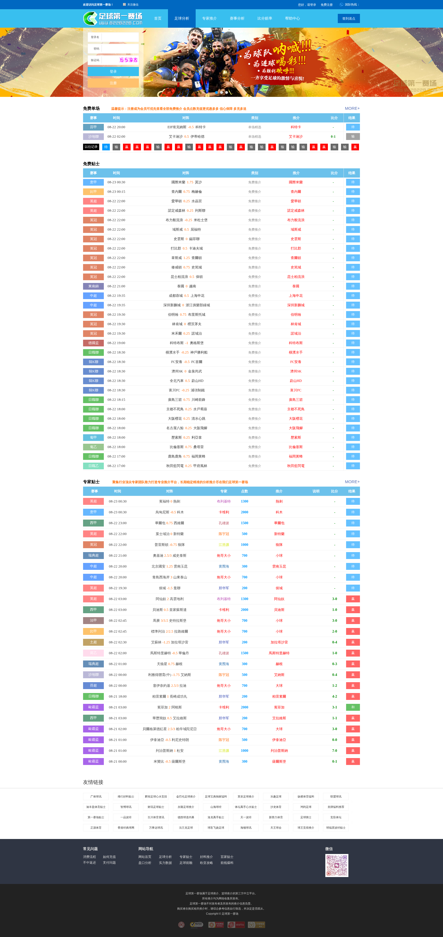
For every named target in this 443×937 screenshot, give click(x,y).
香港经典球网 (126, 827)
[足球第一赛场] (113, 18)
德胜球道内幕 (186, 817)
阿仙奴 (279, 599)
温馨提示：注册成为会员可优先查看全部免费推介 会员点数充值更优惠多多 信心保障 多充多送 (178, 108)
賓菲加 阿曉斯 (169, 707)
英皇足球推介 (246, 796)
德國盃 (93, 343)
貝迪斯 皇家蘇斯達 (170, 610)
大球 (279, 685)
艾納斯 (279, 675)
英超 (93, 201)
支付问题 (109, 862)
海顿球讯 (245, 827)
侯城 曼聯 (169, 588)
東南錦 (93, 286)
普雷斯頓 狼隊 (170, 545)
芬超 (93, 685)
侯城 (279, 588)
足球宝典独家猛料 (216, 796)
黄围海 (224, 566)
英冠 (93, 220)
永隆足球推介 (186, 807)
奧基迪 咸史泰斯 (169, 555)
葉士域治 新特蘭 (170, 534)
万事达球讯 (156, 827)
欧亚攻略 (206, 863)
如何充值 (109, 857)
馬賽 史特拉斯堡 (169, 620)
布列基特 (224, 501)
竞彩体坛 (335, 817)
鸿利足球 (305, 807)
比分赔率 (264, 18)
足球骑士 (305, 817)
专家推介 (209, 18)
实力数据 (165, 863)
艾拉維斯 (279, 718)
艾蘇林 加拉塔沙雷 (169, 642)
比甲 (93, 191)
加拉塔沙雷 (279, 642)
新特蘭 (279, 534)
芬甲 (93, 127)
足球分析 (181, 18)
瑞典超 (93, 555)
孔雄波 (224, 523)
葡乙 (93, 447)
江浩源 (224, 545)
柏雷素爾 (279, 696)
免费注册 (327, 4)
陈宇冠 (224, 534)
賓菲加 (279, 707)
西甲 (93, 523)
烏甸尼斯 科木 (170, 512)
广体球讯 (96, 796)
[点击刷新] (128, 60)
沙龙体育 (275, 807)
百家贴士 (227, 857)
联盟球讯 (335, 796)
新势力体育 (276, 817)
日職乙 (93, 466)
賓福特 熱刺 (169, 501)
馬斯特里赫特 (279, 653)
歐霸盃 (93, 707)
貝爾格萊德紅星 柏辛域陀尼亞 (170, 729)
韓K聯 (93, 362)
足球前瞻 (186, 863)
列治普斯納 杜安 (170, 751)
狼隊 (279, 545)
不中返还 (89, 862)
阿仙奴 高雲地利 (170, 599)
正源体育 (96, 827)
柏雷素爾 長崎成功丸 (169, 696)
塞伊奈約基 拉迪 (169, 685)
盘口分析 (144, 863)
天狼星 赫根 (170, 664)
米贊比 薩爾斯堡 (170, 761)
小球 (279, 555)
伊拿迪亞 (279, 740)
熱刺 (279, 501)
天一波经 (245, 817)
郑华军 (224, 588)
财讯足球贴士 (156, 807)
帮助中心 (292, 18)
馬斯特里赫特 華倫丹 (169, 653)
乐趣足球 (275, 796)
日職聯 (93, 352)
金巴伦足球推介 (186, 796)
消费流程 (89, 857)
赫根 (279, 664)
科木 (279, 512)
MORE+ (352, 108)
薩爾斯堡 (279, 761)
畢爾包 (279, 523)
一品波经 (126, 817)
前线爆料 (227, 863)
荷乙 (93, 653)
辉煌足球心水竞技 (156, 796)
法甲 (93, 620)
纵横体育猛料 (306, 796)
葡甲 (93, 437)
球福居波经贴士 (336, 827)
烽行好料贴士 (126, 796)
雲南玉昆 (279, 566)
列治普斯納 (279, 751)
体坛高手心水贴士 (246, 807)
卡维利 (224, 512)
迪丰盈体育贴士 (96, 807)
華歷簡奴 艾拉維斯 (170, 718)
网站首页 (144, 857)
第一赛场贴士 (96, 817)
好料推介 (206, 857)
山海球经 (216, 807)
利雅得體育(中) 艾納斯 (169, 675)
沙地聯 (93, 136)
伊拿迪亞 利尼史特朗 (169, 740)
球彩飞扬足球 (216, 827)
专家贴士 (186, 857)
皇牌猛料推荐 (336, 807)
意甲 (93, 182)
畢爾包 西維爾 (169, 523)
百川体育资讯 (156, 817)
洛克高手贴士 (216, 817)
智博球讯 (126, 807)
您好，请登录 (307, 4)
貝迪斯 (279, 610)
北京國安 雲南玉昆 (170, 566)
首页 (158, 18)
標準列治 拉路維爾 (169, 631)
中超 (93, 295)
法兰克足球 (186, 827)
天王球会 (275, 827)
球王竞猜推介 (306, 827)
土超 (93, 642)
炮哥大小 (224, 555)
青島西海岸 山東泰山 (169, 577)
